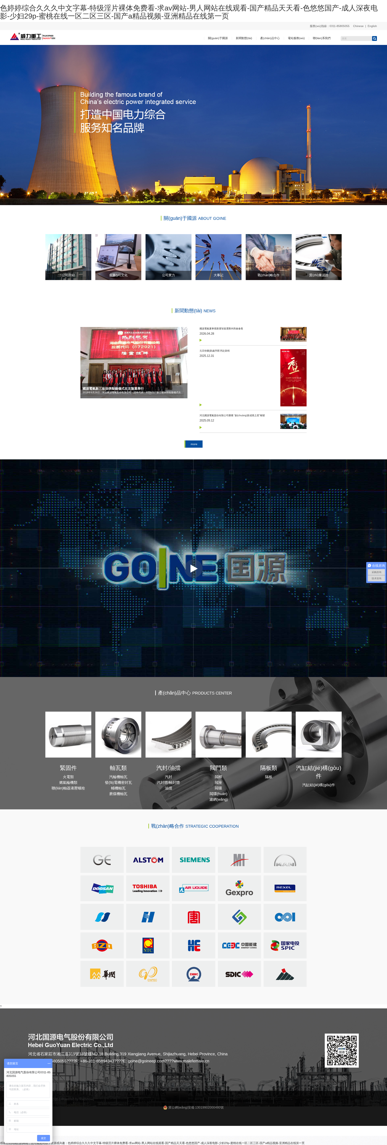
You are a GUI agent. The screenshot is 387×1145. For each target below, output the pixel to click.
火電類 (68, 777)
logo (373, 463)
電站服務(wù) (296, 38)
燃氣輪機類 (68, 783)
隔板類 (268, 768)
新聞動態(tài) (244, 38)
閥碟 (218, 788)
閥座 (218, 783)
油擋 (168, 788)
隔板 (268, 777)
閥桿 (218, 777)
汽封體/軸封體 (168, 783)
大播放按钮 (193, 569)
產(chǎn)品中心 (270, 38)
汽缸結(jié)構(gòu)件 (318, 785)
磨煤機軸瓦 (118, 794)
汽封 (168, 777)
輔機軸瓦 (118, 788)
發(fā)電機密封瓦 (118, 783)
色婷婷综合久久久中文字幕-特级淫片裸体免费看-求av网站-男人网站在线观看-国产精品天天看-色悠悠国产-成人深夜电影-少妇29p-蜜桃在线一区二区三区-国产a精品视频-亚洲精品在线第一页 (189, 12)
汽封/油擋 (168, 768)
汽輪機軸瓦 (118, 777)
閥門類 (218, 768)
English (372, 26)
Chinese (358, 26)
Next (381, 122)
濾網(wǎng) (218, 799)
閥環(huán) (218, 794)
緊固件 (68, 768)
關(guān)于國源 (218, 38)
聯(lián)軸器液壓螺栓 (68, 788)
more (194, 444)
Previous (6, 122)
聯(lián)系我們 (322, 38)
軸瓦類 (118, 768)
